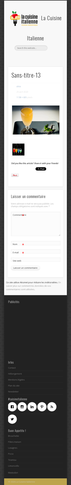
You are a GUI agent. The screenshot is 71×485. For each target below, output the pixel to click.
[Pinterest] (43, 407)
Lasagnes (12, 447)
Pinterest (38, 56)
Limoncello (13, 465)
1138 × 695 (22, 97)
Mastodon (13, 472)
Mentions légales (16, 379)
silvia (19, 86)
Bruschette (13, 435)
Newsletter (13, 391)
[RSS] (53, 407)
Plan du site (13, 385)
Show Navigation (55, 29)
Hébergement (15, 373)
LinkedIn (45, 56)
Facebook (25, 56)
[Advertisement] (35, 332)
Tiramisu (12, 459)
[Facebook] (13, 407)
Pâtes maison (14, 441)
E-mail (18, 252)
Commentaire (18, 215)
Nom (18, 244)
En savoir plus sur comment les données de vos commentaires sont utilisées (33, 286)
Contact (12, 367)
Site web (17, 260)
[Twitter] (13, 419)
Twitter (31, 56)
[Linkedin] (33, 407)
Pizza (10, 453)
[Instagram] (23, 407)
